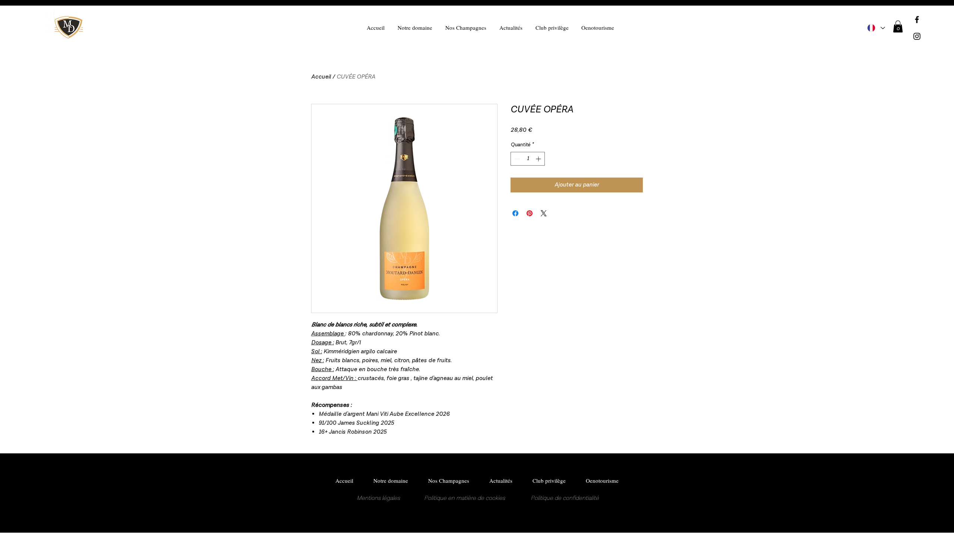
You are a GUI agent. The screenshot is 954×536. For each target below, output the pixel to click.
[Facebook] (917, 19)
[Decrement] (516, 158)
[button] (898, 26)
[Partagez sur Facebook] (515, 213)
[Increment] (539, 158)
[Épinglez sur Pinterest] (529, 213)
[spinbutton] (527, 158)
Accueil (321, 77)
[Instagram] (917, 36)
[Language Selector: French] (876, 27)
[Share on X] (543, 213)
